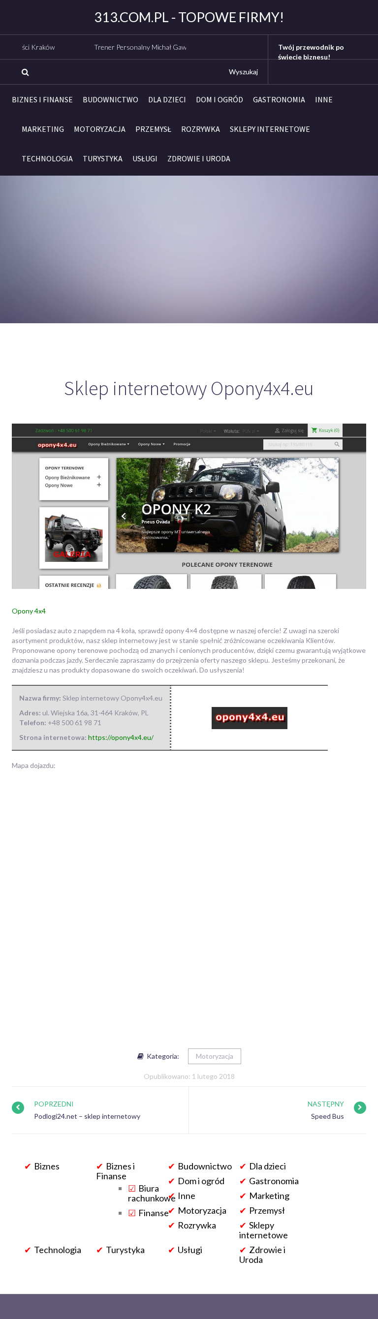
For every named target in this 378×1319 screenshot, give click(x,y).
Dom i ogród (219, 99)
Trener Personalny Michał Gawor (122, 47)
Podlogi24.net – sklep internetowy (87, 1116)
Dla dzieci (167, 99)
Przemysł (153, 129)
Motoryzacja (100, 129)
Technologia (47, 158)
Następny (326, 1104)
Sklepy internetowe (270, 129)
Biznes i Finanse (42, 99)
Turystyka (103, 158)
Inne (324, 99)
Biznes (47, 1166)
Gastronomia (279, 99)
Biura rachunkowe (152, 1193)
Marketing (43, 129)
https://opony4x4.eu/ (121, 737)
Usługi (145, 158)
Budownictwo (110, 99)
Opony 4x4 (29, 611)
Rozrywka (200, 129)
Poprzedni (54, 1104)
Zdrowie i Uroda (198, 158)
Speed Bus (327, 1116)
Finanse (153, 1212)
